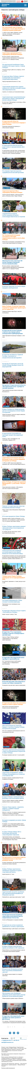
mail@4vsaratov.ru (7, 1042)
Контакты (4, 1038)
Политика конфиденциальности (8, 1068)
